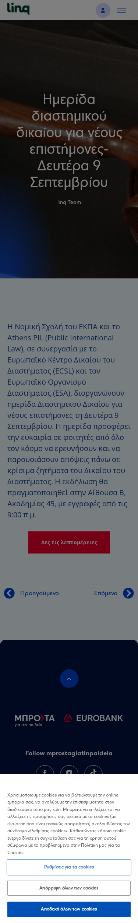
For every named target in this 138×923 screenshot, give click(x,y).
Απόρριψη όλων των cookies (68, 888)
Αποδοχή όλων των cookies (69, 909)
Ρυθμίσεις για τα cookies (69, 867)
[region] (69, 848)
